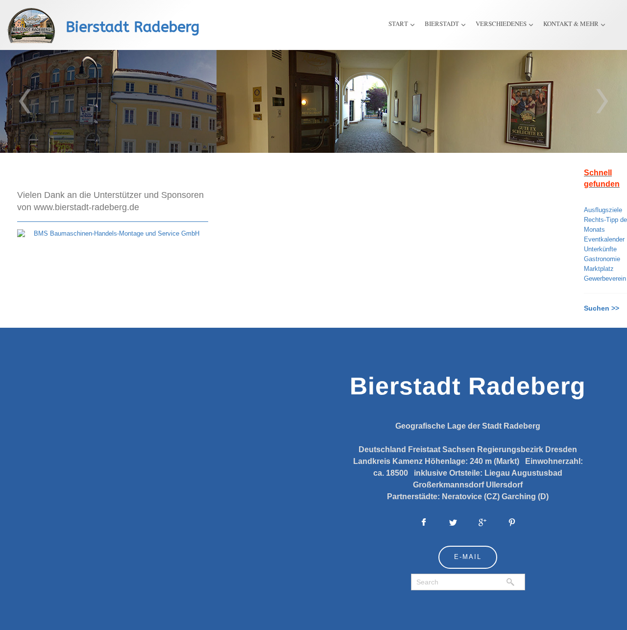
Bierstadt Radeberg (132, 27)
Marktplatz (599, 268)
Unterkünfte (600, 249)
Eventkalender (604, 239)
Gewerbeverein (605, 278)
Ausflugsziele (603, 210)
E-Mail (468, 556)
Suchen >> (601, 308)
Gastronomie (602, 259)
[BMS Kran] (112, 233)
